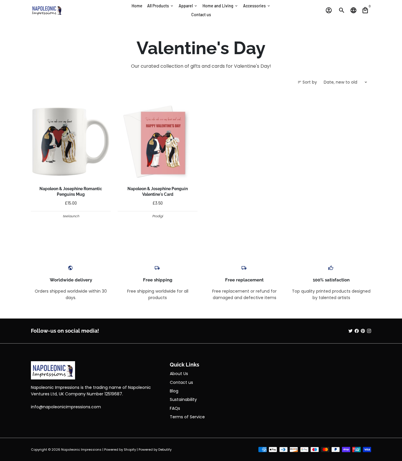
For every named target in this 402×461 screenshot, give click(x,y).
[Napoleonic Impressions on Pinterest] (363, 331)
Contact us (201, 14)
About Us (179, 374)
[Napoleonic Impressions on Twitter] (350, 331)
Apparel (188, 5)
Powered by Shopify (120, 449)
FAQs (175, 408)
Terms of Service (187, 417)
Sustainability (183, 399)
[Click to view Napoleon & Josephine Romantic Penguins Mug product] (71, 141)
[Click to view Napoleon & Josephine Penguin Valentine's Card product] (157, 141)
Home (137, 5)
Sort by (307, 82)
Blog (174, 391)
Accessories (257, 5)
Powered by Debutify (155, 449)
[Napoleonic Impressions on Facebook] (357, 331)
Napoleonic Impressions (81, 449)
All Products (160, 5)
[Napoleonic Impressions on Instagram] (369, 331)
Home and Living (220, 5)
